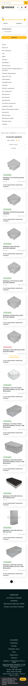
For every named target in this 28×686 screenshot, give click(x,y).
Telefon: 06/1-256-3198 (14, 669)
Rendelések (14, 643)
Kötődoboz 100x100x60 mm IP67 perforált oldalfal (14, 350)
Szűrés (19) (14, 37)
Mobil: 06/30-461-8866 (14, 671)
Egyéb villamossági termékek (10, 109)
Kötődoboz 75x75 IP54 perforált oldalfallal (13, 178)
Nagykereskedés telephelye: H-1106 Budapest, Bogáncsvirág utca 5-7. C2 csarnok (14, 666)
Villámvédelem (6, 79)
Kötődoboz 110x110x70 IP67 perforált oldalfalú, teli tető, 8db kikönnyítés (13, 389)
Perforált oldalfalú (21, 133)
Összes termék (4, 133)
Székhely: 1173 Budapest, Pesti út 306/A (14, 661)
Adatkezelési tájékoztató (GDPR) (14, 603)
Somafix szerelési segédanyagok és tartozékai (12, 69)
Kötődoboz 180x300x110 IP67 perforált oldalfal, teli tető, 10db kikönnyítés (13, 566)
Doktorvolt (5, 47)
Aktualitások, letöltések (14, 598)
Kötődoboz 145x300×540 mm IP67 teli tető (12, 531)
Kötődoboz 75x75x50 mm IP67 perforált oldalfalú (13, 281)
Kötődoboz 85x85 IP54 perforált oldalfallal (13, 213)
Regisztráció (14, 655)
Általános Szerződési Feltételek (14, 606)
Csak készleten (7, 31)
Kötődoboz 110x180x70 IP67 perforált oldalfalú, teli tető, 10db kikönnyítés (13, 425)
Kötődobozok (13, 133)
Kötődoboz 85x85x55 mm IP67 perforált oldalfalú (13, 316)
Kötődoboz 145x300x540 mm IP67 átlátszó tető (12, 496)
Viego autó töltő (6, 76)
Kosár (14, 652)
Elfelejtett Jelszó (14, 649)
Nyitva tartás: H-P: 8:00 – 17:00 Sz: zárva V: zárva (14, 674)
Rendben (23, 679)
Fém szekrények (6, 50)
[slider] (3, 20)
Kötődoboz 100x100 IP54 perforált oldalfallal (11, 247)
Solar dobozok (6, 65)
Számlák (14, 646)
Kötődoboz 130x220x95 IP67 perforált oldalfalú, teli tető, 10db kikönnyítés (13, 461)
